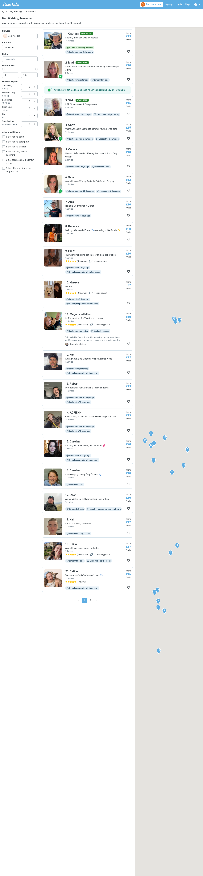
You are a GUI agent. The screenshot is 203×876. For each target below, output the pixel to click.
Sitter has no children (16, 146)
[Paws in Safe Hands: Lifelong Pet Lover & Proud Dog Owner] (87, 158)
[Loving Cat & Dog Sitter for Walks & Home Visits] (87, 364)
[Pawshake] (11, 4)
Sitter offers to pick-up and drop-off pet (19, 170)
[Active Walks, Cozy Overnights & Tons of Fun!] (87, 502)
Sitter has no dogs (15, 136)
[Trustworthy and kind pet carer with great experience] (87, 261)
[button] (170, 553)
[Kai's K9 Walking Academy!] (87, 526)
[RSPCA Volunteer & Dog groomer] (87, 107)
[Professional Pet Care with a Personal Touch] (87, 393)
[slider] (3, 69)
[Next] (96, 600)
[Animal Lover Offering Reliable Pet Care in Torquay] (87, 184)
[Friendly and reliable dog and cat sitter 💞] (87, 450)
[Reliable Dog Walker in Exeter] (87, 209)
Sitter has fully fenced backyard (16, 153)
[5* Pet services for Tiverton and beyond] (87, 329)
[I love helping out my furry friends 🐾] (87, 477)
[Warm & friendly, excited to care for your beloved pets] (87, 132)
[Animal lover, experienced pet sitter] (87, 552)
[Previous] (78, 600)
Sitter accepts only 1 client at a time (20, 162)
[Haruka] (87, 293)
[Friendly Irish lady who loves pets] (87, 42)
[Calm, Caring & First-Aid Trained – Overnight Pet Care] (87, 421)
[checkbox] (3, 136)
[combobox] (20, 36)
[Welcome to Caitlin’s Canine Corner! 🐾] (87, 579)
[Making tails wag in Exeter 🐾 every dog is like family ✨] (87, 233)
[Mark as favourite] (128, 51)
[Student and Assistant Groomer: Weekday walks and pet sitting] (87, 71)
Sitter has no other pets (17, 141)
